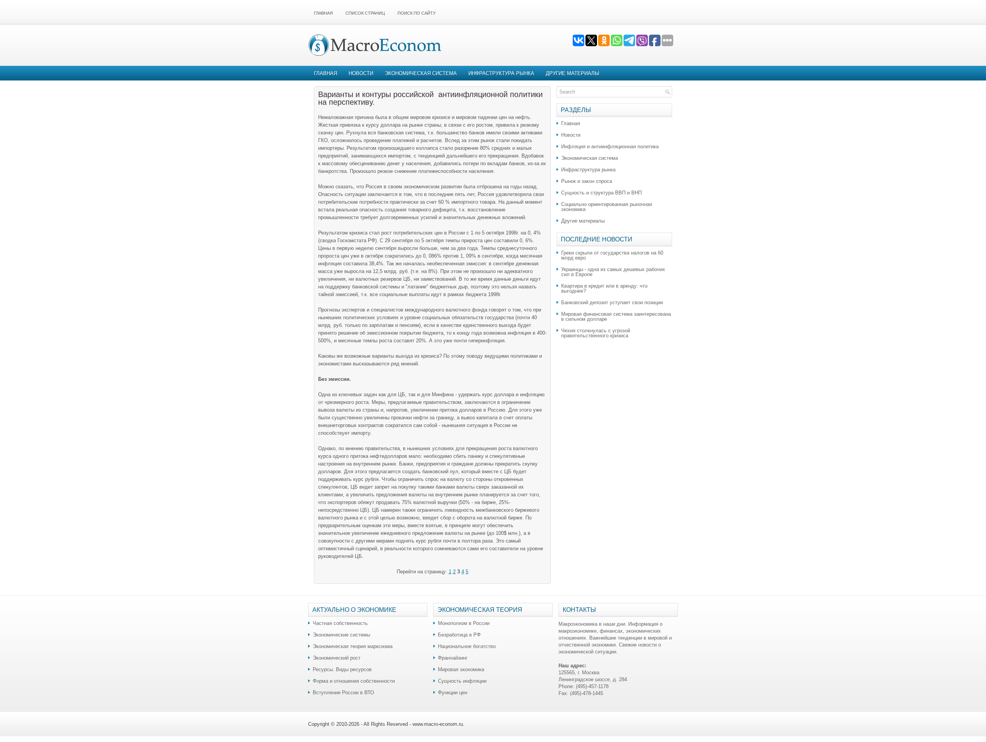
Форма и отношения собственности (354, 681)
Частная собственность (340, 623)
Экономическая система (421, 73)
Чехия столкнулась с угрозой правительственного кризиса (595, 333)
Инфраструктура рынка (501, 73)
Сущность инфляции (462, 681)
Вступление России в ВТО (343, 692)
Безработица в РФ (459, 635)
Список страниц (365, 13)
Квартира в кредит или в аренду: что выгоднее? (604, 288)
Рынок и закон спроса (586, 181)
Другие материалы (572, 73)
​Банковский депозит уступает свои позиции (612, 302)
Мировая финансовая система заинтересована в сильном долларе (616, 316)
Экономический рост (337, 658)
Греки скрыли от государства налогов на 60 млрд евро (612, 255)
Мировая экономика (461, 669)
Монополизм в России (464, 623)
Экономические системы (341, 635)
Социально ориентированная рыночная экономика (606, 206)
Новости (361, 73)
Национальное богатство (467, 646)
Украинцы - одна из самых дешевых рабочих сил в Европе (613, 271)
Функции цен (452, 692)
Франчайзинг (453, 658)
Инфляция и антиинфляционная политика (610, 146)
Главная (323, 13)
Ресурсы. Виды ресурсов (342, 669)
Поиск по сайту (416, 13)
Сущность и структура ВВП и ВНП (601, 193)
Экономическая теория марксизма (352, 646)
